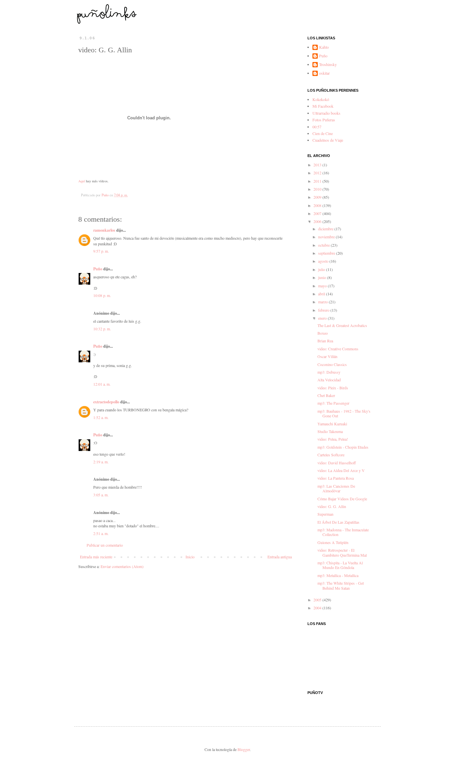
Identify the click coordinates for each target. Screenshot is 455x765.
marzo (323, 301)
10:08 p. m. (102, 295)
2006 (317, 221)
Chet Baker (326, 395)
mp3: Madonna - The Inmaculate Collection (343, 532)
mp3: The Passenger (333, 403)
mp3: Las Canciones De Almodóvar (336, 488)
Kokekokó (320, 99)
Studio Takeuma (330, 431)
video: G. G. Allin (331, 506)
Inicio (190, 556)
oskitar (324, 73)
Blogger (243, 749)
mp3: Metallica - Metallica (337, 575)
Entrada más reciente (96, 556)
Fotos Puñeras (323, 119)
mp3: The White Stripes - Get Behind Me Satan (340, 585)
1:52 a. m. (101, 417)
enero (323, 318)
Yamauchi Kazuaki (332, 423)
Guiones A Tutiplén (332, 542)
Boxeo (322, 333)
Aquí (81, 181)
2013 (317, 164)
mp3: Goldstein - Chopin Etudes (342, 447)
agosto (323, 261)
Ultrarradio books (326, 113)
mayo (323, 285)
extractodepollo (106, 402)
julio (322, 269)
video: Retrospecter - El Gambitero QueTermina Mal (342, 552)
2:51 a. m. (101, 533)
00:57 (316, 126)
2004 (317, 607)
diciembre (326, 228)
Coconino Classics (332, 364)
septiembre (327, 253)
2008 (317, 205)
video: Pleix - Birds (332, 387)
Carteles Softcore (330, 454)
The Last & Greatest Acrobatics (342, 325)
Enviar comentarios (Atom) (122, 566)
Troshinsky (328, 64)
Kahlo (324, 47)
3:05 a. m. (101, 494)
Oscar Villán (327, 356)
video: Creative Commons (337, 348)
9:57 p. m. (101, 251)
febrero (324, 310)
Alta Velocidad (329, 379)
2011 (317, 181)
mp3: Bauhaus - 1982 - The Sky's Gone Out (343, 413)
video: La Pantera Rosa (335, 478)
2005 (317, 599)
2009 (317, 197)
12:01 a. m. (102, 384)
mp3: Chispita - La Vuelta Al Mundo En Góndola (340, 565)
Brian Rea (325, 340)
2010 (317, 189)
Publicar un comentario (105, 545)
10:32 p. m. (102, 328)
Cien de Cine (322, 133)
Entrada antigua (279, 556)
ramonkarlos (104, 230)
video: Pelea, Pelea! (332, 439)
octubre (324, 245)
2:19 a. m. (101, 461)
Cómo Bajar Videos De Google (342, 498)
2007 (317, 213)
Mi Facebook (322, 106)
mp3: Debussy (328, 372)
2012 (317, 172)
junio (322, 277)
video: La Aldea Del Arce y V (341, 470)
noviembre (327, 236)
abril (322, 293)
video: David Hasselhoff (336, 462)
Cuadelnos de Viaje (327, 140)
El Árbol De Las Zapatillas (338, 522)
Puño (97, 269)
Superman (325, 514)
